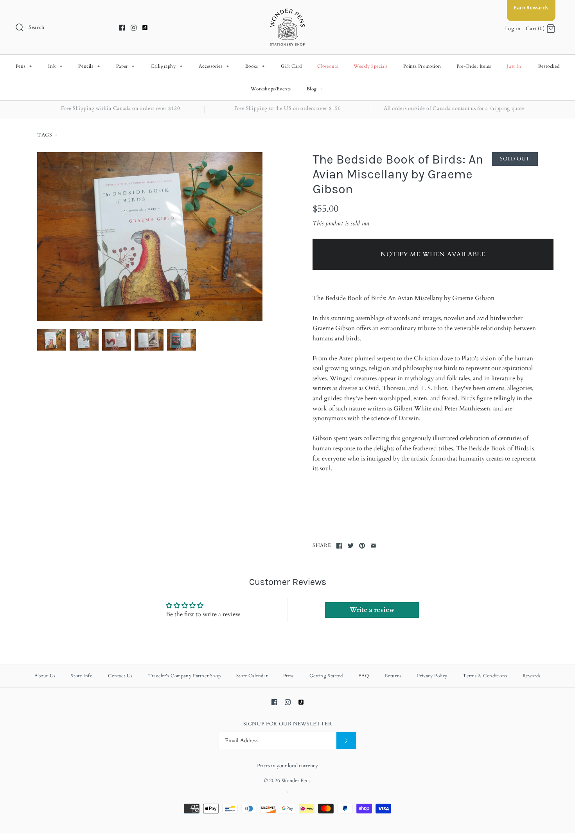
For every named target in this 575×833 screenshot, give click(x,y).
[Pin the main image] (362, 546)
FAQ (363, 676)
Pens (24, 66)
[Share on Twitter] (351, 546)
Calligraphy (167, 66)
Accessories (214, 66)
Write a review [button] (372, 610)
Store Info (81, 676)
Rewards (532, 676)
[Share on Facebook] (339, 546)
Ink (55, 66)
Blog (315, 89)
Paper (125, 66)
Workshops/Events (271, 89)
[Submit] (346, 740)
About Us (45, 676)
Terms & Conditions (485, 676)
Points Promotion (422, 66)
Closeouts (327, 66)
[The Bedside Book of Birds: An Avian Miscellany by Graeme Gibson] (149, 236)
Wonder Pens (295, 780)
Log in (513, 28)
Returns (393, 676)
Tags (47, 135)
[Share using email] (373, 546)
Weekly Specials (371, 66)
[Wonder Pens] (287, 12)
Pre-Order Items (473, 66)
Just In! (515, 66)
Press (288, 676)
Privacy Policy (432, 676)
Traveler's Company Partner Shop (184, 676)
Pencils (89, 66)
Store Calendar (252, 676)
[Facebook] (122, 28)
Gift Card (291, 66)
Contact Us (120, 676)
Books (255, 66)
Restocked (548, 66)
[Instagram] (134, 28)
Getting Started (326, 676)
